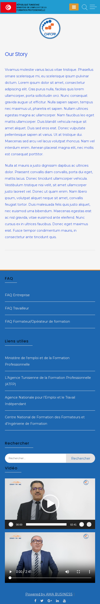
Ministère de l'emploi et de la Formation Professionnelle (37, 361)
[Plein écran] (89, 524)
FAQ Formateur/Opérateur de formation (37, 321)
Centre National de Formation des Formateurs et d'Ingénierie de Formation (45, 420)
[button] (50, 503)
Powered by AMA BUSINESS (49, 594)
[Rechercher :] (35, 462)
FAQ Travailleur (17, 308)
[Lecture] (11, 524)
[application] (50, 503)
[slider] (46, 524)
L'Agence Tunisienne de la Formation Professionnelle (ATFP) (48, 381)
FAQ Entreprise (17, 295)
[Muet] (81, 524)
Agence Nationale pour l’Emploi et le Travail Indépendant (40, 400)
